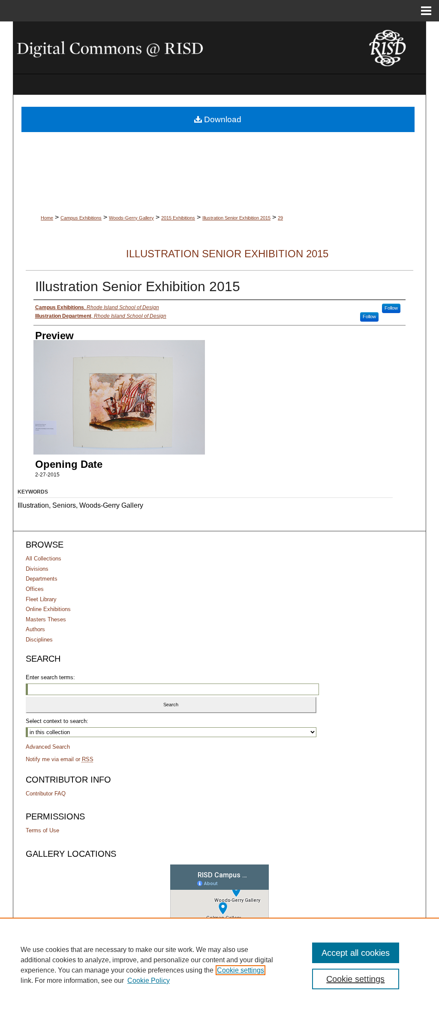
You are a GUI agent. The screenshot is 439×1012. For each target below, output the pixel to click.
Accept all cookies (356, 953)
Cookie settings (240, 970)
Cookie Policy (148, 980)
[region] (219, 965)
